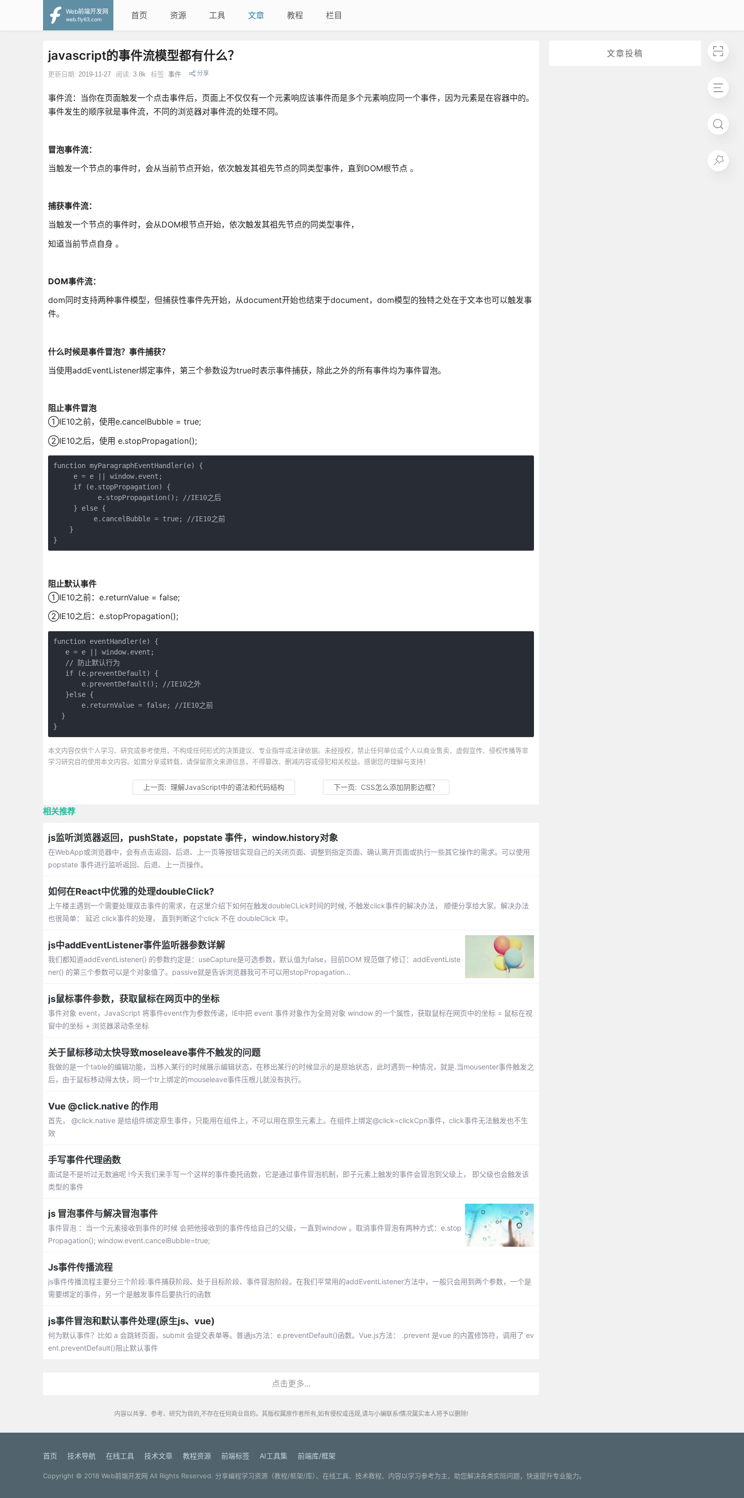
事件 (174, 74)
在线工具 (120, 1455)
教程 (295, 15)
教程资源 (197, 1455)
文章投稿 (625, 53)
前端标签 (235, 1455)
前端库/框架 (317, 1455)
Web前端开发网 (124, 1476)
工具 (217, 15)
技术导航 (81, 1455)
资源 (178, 15)
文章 (256, 15)
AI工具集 (273, 1455)
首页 (139, 15)
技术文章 (158, 1455)
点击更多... (291, 1383)
